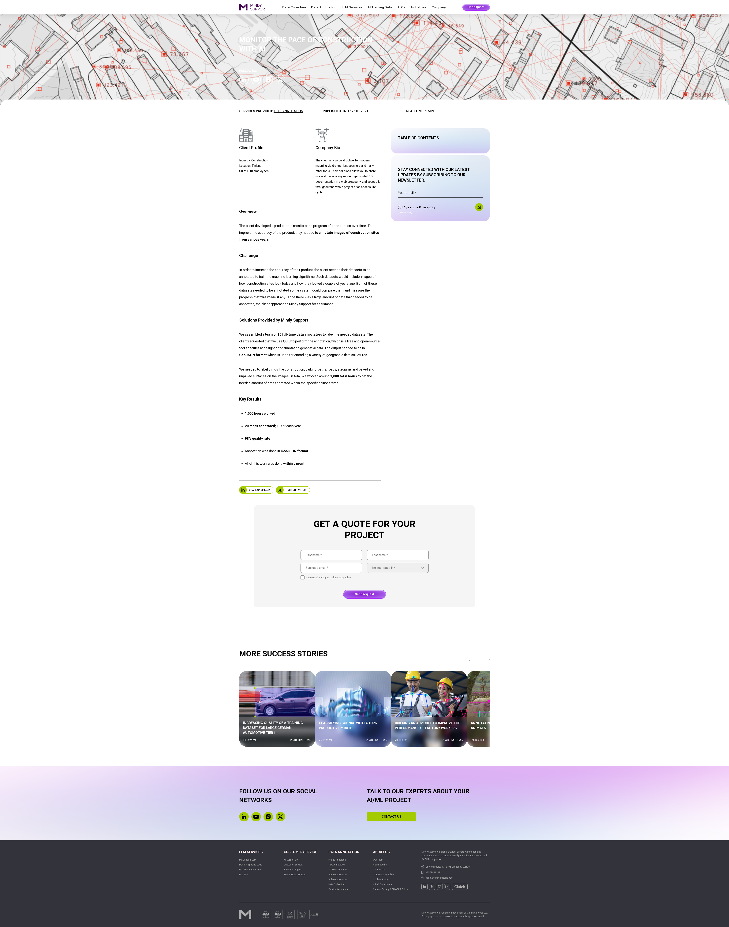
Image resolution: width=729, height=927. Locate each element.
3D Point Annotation (338, 869)
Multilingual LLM (247, 859)
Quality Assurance (338, 889)
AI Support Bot (291, 859)
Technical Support (293, 869)
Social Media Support (295, 874)
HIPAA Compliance (382, 884)
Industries (418, 7)
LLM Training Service (250, 869)
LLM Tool (243, 874)
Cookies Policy (380, 879)
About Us (381, 852)
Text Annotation (288, 111)
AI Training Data (380, 7)
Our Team (378, 859)
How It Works (380, 864)
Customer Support (293, 864)
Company (439, 7)
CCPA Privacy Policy (383, 874)
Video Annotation (337, 879)
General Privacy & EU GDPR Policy (390, 889)
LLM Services (352, 7)
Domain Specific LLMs (250, 864)
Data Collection (294, 7)
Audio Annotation (337, 874)
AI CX (401, 7)
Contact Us (379, 869)
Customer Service (300, 852)
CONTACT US (391, 816)
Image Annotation (337, 859)
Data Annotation (323, 7)
